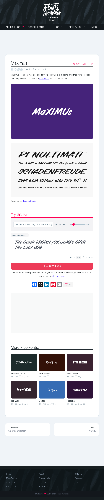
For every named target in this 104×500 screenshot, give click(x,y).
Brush (27, 69)
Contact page (58, 276)
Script (45, 69)
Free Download (52, 266)
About (41, 474)
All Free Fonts (14, 27)
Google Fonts (36, 27)
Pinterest (78, 482)
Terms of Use (44, 482)
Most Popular (12, 478)
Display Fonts (77, 27)
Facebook (79, 478)
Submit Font (11, 482)
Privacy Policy (45, 478)
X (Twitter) (79, 474)
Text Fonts (56, 27)
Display (36, 69)
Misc (94, 27)
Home (8, 474)
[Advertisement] (54, 42)
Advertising (43, 486)
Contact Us (11, 486)
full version (44, 78)
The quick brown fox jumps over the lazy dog (50, 245)
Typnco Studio (29, 201)
